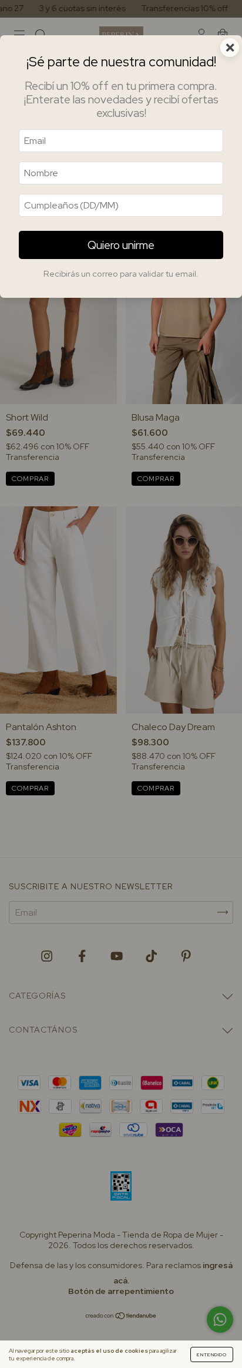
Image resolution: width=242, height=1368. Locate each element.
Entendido (212, 1354)
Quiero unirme (121, 245)
